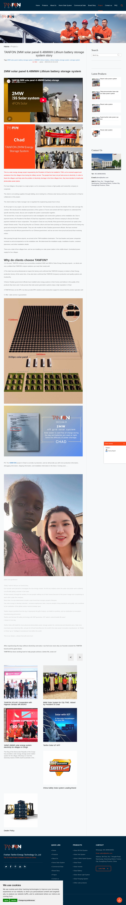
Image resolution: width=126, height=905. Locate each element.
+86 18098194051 (100, 174)
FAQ (115, 5)
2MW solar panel (12, 60)
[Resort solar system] (96, 108)
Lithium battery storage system (60, 60)
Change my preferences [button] (27, 900)
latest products (99, 74)
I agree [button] (6, 900)
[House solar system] (96, 133)
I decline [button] (13, 900)
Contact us (108, 5)
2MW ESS (13, 463)
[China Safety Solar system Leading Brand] (60, 767)
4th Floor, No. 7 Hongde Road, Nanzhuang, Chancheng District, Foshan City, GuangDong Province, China (106, 183)
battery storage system (26, 60)
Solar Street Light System (82, 874)
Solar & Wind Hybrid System (82, 858)
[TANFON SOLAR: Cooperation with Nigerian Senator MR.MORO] (21, 682)
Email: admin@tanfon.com (104, 853)
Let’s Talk (102, 868)
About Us (53, 5)
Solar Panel (77, 862)
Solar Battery (78, 870)
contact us (97, 150)
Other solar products (80, 883)
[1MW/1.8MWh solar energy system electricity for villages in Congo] (21, 725)
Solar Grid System (79, 854)
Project (100, 5)
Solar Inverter (78, 866)
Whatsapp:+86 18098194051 (105, 850)
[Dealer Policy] (21, 810)
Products (45, 5)
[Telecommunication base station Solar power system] (96, 95)
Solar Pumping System (81, 879)
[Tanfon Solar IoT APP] (60, 725)
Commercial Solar (80, 5)
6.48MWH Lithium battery (42, 60)
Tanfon (108, 447)
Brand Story (92, 5)
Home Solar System (65, 5)
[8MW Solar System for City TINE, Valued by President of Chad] (60, 682)
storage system (75, 60)
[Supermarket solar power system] (96, 121)
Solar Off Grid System (81, 850)
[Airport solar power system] (96, 82)
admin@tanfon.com (102, 177)
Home (38, 5)
